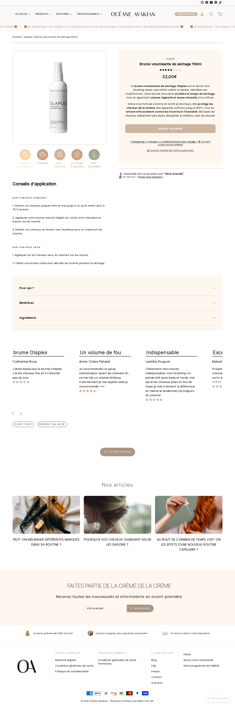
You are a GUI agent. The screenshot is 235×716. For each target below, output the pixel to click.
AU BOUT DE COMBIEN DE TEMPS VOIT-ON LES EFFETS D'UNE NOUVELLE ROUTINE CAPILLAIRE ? (189, 544)
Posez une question (150, 177)
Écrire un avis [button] (52, 424)
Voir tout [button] (23, 424)
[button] (186, 14)
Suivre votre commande (198, 660)
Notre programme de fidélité (201, 665)
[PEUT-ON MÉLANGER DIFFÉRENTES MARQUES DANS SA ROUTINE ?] (46, 515)
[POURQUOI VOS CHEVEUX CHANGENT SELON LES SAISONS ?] (117, 515)
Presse (155, 671)
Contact (156, 677)
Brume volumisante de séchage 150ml (56, 36)
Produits (17, 36)
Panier (187, 654)
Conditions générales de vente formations (117, 662)
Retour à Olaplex (120, 451)
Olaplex (28, 36)
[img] (21, 382)
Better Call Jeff (145, 700)
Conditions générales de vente (74, 665)
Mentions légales (65, 660)
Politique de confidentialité (72, 671)
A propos (156, 683)
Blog (154, 660)
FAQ (153, 665)
